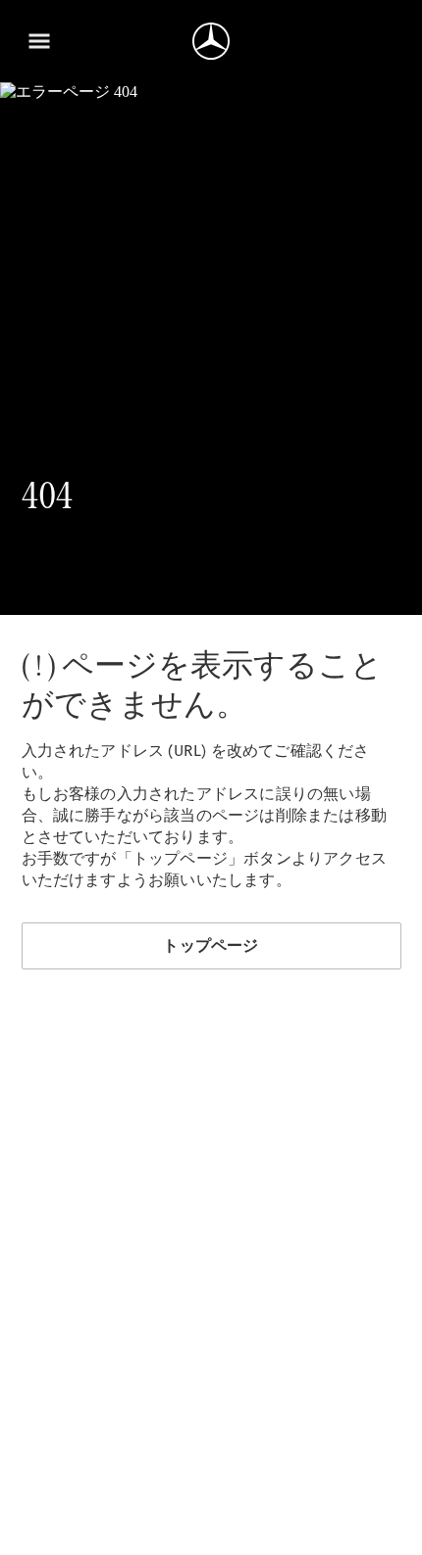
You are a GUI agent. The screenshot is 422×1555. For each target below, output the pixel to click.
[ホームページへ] (211, 41)
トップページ (210, 945)
